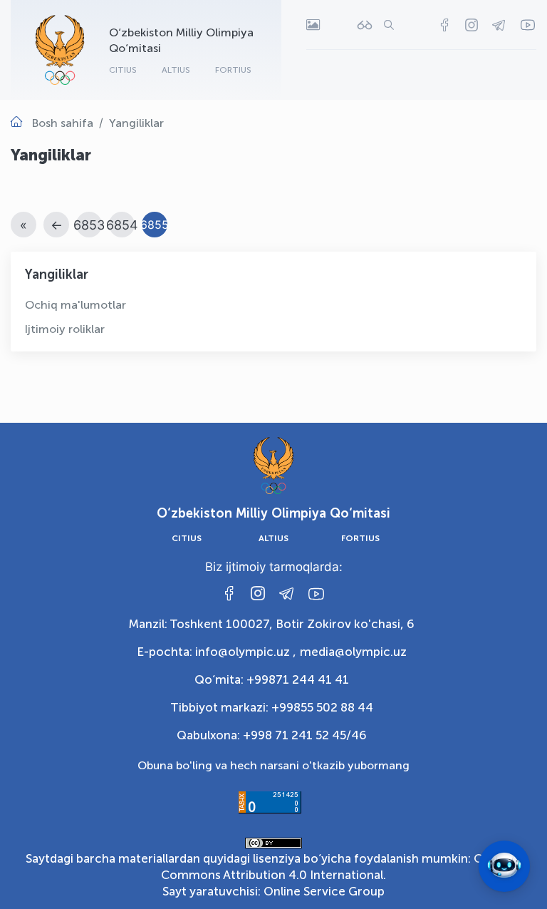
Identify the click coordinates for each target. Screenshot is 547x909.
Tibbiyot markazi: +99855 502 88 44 (271, 707)
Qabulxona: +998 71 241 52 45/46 (272, 735)
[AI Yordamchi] (504, 866)
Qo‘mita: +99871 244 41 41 (271, 679)
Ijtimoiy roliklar (65, 329)
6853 (89, 224)
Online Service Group (324, 891)
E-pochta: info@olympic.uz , (216, 651)
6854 (122, 224)
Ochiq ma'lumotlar (75, 305)
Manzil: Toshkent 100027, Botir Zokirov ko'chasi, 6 (272, 624)
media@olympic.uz (353, 651)
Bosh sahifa (62, 123)
